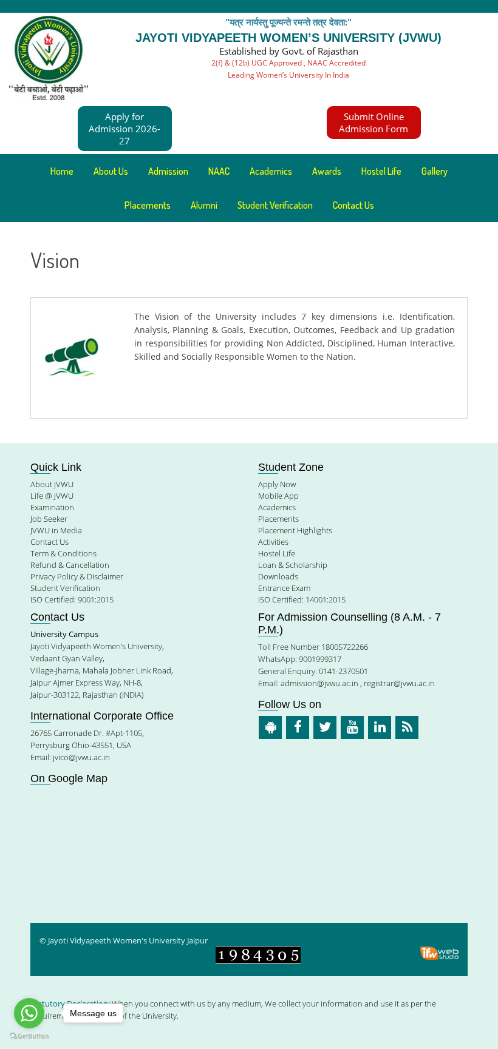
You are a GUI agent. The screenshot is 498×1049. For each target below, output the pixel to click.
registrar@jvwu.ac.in (399, 683)
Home (61, 171)
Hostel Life (381, 171)
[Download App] (270, 727)
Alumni (204, 205)
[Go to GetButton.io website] (29, 1037)
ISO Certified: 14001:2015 (302, 599)
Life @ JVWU (51, 495)
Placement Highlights (295, 530)
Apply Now (277, 484)
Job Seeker (48, 518)
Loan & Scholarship (292, 564)
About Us (111, 171)
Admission (168, 171)
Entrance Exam (284, 587)
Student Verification (275, 205)
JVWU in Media (56, 530)
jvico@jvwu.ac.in (81, 757)
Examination (52, 507)
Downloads (278, 576)
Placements (147, 205)
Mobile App (278, 495)
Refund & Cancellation (69, 564)
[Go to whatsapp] (29, 1013)
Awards (326, 171)
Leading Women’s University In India (288, 75)
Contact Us (353, 205)
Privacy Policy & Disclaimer (76, 576)
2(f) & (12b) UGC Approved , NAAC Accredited (288, 63)
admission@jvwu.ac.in (319, 683)
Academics (277, 507)
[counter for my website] (258, 954)
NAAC (219, 171)
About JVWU (51, 484)
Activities (273, 541)
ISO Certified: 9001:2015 (72, 599)
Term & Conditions (63, 553)
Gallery (434, 171)
